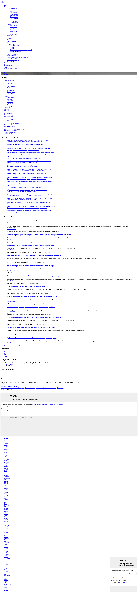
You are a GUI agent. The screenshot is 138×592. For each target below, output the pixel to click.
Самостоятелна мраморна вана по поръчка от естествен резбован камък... (27, 212)
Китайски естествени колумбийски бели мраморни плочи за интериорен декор (34, 276)
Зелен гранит (13, 32)
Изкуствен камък (11, 44)
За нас (5, 67)
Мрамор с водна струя (13, 60)
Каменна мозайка (12, 52)
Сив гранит (13, 28)
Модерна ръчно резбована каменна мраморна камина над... (23, 150)
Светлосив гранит (30, 388)
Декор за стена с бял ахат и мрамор (16, 145)
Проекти (6, 63)
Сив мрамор (13, 12)
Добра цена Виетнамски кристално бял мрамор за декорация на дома (31, 338)
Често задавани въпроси (10, 68)
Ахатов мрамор (11, 42)
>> (23, 345)
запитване (10, 229)
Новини (6, 64)
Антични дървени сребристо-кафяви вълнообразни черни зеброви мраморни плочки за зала (39, 235)
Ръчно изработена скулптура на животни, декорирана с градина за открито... (28, 154)
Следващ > (20, 345)
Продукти (6, 7)
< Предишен (5, 345)
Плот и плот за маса (12, 54)
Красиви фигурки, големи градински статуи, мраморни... (22, 166)
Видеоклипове (8, 65)
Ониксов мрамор (11, 41)
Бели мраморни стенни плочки (9, 388)
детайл (14, 229)
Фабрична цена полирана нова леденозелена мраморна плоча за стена (31, 223)
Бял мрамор (13, 11)
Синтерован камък (15, 45)
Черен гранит (14, 25)
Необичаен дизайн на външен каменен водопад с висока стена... (24, 187)
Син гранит (13, 27)
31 (16, 345)
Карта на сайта (13, 386)
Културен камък (11, 61)
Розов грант (13, 34)
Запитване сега (5, 383)
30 (15, 345)
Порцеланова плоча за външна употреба (21, 50)
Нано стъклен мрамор (16, 51)
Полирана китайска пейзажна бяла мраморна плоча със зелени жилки (31, 327)
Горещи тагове (5, 386)
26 (9, 345)
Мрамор (9, 9)
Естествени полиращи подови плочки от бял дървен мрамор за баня (31, 307)
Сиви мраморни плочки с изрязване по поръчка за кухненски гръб (30, 245)
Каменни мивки (11, 55)
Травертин (10, 35)
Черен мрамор (14, 14)
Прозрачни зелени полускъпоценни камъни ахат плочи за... (23, 183)
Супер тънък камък (12, 8)
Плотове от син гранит (49, 388)
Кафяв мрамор (14, 15)
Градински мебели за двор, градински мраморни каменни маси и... (25, 158)
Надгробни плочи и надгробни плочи (17, 57)
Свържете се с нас (9, 70)
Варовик (9, 37)
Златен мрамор (14, 18)
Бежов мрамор (14, 17)
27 (11, 345)
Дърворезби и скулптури (14, 58)
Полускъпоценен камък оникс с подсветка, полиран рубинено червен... (26, 179)
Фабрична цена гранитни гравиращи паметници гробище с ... (24, 162)
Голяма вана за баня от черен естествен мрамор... (20, 174)
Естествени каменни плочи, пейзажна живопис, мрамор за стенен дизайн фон (34, 317)
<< (1, 345)
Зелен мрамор (14, 19)
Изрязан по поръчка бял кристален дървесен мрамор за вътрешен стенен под (34, 255)
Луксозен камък (11, 40)
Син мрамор (13, 21)
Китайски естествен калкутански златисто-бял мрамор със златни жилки (32, 296)
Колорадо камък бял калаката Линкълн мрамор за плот (27, 286)
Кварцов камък (14, 47)
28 (12, 345)
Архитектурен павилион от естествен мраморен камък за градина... (25, 203)
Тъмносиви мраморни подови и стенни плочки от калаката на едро (30, 266)
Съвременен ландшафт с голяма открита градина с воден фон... (24, 195)
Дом (5, 5)
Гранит (9, 24)
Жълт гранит (13, 31)
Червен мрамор (14, 22)
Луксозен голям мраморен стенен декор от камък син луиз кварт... (25, 141)
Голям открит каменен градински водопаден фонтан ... (22, 199)
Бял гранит (13, 30)
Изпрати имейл (5, 390)
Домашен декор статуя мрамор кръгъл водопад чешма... (22, 191)
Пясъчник (9, 38)
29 (13, 345)
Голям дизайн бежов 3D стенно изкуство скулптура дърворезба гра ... (26, 170)
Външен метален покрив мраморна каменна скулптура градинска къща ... (27, 208)
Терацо (12, 48)
